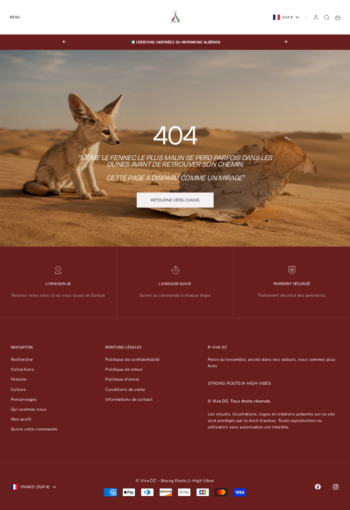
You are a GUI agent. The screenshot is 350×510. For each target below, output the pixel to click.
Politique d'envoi (122, 379)
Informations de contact (128, 399)
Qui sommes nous (28, 409)
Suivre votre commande (34, 429)
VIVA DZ (219, 347)
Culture (18, 389)
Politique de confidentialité (132, 359)
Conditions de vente (125, 389)
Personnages (24, 399)
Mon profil (21, 419)
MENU (15, 17)
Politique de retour (124, 369)
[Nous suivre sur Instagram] (335, 486)
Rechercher (22, 359)
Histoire (19, 379)
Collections (22, 369)
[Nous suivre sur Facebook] (317, 486)
